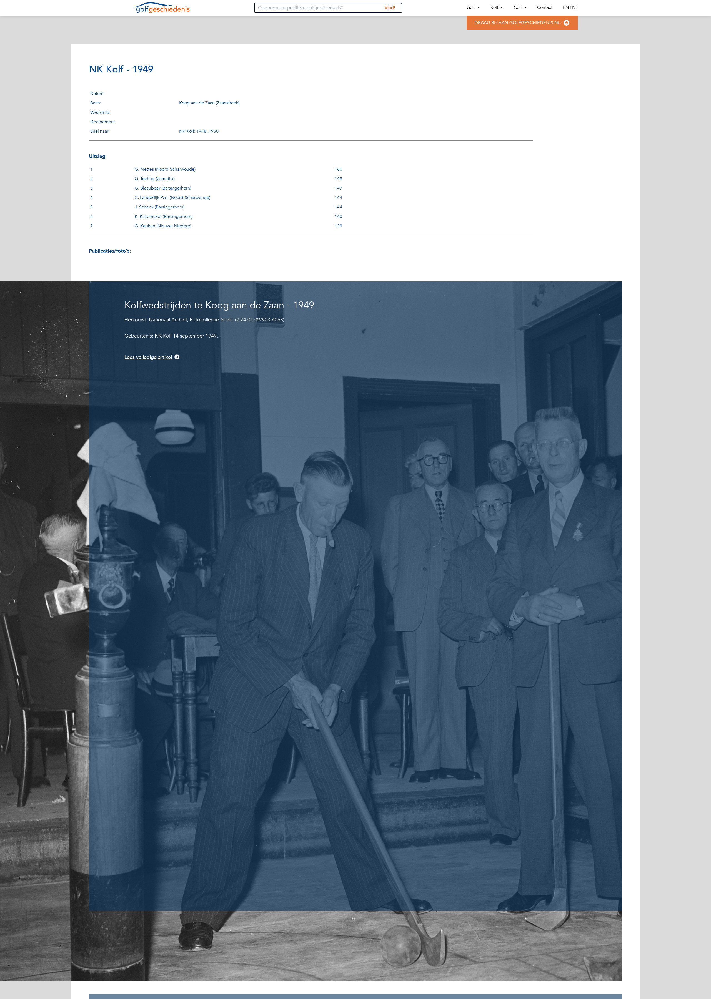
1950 (214, 131)
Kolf (494, 7)
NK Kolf (186, 131)
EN (566, 7)
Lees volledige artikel (148, 357)
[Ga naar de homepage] (161, 7)
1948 (201, 131)
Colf (518, 7)
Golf (471, 7)
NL (575, 7)
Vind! (390, 8)
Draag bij (517, 23)
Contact (544, 7)
